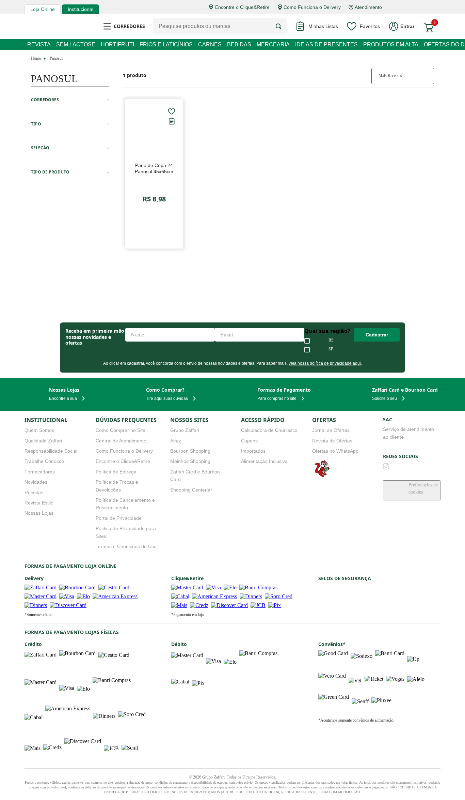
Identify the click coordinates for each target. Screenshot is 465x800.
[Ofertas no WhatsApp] (322, 447)
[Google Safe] (338, 565)
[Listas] (171, 121)
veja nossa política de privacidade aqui (320, 334)
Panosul (58, 58)
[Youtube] (399, 437)
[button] (70, 99)
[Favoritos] (171, 111)
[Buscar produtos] (281, 26)
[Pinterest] (437, 437)
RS (332, 311)
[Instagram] (386, 437)
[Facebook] (411, 437)
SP (332, 320)
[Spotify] (424, 437)
